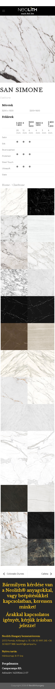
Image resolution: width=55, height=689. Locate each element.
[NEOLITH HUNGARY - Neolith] (28, 10)
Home (6, 185)
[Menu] (3, 11)
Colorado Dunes (15, 574)
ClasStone (5, 97)
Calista (45, 574)
